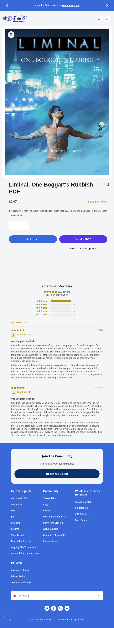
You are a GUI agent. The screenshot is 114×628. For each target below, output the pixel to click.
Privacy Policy (18, 576)
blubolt (80, 619)
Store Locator (18, 535)
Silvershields (49, 498)
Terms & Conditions (21, 582)
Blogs (46, 504)
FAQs (13, 510)
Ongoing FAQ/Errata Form (23, 547)
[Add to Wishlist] (107, 184)
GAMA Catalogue (83, 502)
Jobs (13, 516)
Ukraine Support (51, 541)
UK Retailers (81, 508)
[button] (7, 5)
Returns (15, 529)
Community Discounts (54, 535)
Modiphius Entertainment (51, 619)
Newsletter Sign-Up (21, 541)
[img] (17, 330)
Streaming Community (54, 516)
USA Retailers (82, 514)
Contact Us (16, 504)
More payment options (83, 248)
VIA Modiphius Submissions (25, 553)
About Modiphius (19, 498)
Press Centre (81, 520)
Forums (46, 510)
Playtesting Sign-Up (53, 522)
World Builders (50, 529)
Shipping (15, 522)
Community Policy (20, 570)
